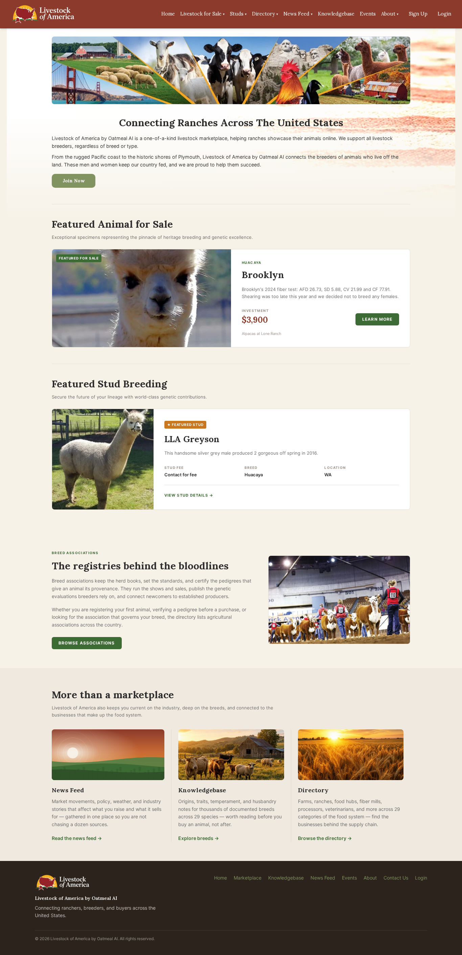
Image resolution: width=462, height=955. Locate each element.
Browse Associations (87, 642)
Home (168, 14)
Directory (265, 14)
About (389, 14)
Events (368, 14)
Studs (238, 14)
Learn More (377, 319)
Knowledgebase (336, 14)
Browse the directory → (325, 838)
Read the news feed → (77, 838)
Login (444, 14)
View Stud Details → (188, 495)
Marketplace (247, 878)
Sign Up (418, 14)
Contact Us (396, 878)
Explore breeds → (198, 838)
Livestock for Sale (202, 14)
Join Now (74, 181)
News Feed (298, 14)
